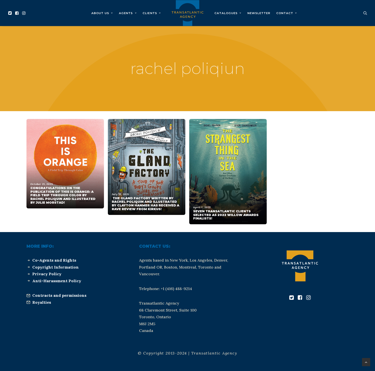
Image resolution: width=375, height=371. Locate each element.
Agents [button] (126, 13)
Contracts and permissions (59, 295)
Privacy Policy (46, 273)
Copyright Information (55, 267)
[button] (10, 13)
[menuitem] (10, 13)
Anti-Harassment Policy (56, 280)
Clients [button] (150, 13)
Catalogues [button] (226, 13)
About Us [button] (100, 13)
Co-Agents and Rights (54, 260)
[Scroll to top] (366, 361)
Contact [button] (284, 13)
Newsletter (258, 13)
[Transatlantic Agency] (187, 13)
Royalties (41, 302)
